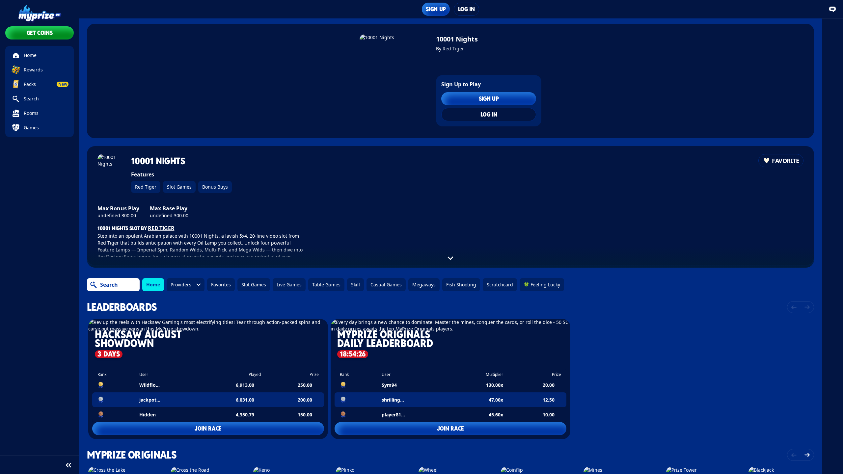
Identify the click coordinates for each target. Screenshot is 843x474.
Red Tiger (453, 48)
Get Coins (40, 33)
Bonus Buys (215, 187)
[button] (208, 379)
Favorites (221, 284)
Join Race (208, 428)
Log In (466, 9)
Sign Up (436, 9)
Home (153, 284)
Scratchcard (500, 284)
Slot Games (179, 187)
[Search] (93, 284)
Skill (355, 284)
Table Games (326, 284)
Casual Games (386, 284)
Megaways (424, 284)
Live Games (289, 284)
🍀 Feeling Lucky (542, 284)
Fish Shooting (461, 284)
